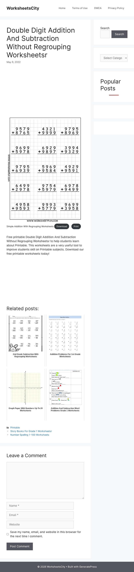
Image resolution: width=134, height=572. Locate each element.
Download (62, 226)
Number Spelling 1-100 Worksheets (29, 434)
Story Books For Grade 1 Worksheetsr (31, 431)
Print (76, 226)
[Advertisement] (45, 92)
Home (62, 8)
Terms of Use (80, 8)
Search (104, 28)
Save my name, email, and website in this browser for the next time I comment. (45, 534)
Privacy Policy (116, 8)
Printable (15, 427)
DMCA (97, 8)
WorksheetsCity (23, 8)
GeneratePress (88, 566)
